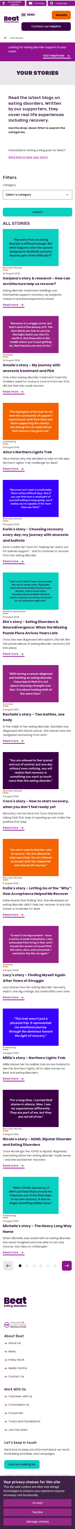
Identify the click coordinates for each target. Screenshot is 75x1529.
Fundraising (9, 441)
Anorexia (8, 354)
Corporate (15, 1413)
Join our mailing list (22, 1464)
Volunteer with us (20, 1396)
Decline (37, 1512)
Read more (11, 305)
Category (9, 185)
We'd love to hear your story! (28, 157)
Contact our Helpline (46, 26)
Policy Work (16, 1360)
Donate (61, 15)
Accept (37, 1503)
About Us (14, 1343)
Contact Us (16, 1376)
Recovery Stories (12, 267)
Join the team (18, 1430)
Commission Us (18, 1405)
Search (38, 212)
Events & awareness (14, 611)
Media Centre (17, 1368)
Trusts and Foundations (24, 1421)
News (12, 1351)
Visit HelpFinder (54, 56)
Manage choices (37, 1522)
